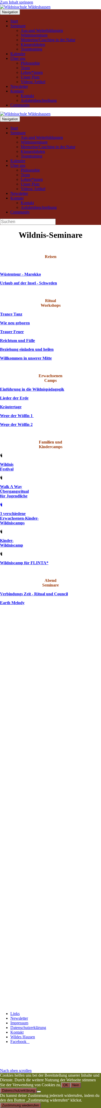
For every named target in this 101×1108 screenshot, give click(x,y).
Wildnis (6, 464)
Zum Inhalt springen (16, 2)
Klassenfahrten (33, 44)
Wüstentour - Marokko (20, 274)
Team (25, 68)
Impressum (19, 1023)
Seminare (18, 26)
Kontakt (17, 91)
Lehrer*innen (32, 72)
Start (14, 21)
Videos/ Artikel (33, 82)
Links (15, 1013)
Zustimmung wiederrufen (20, 1105)
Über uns (17, 58)
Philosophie (30, 63)
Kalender (17, 54)
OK (65, 1085)
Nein (75, 1085)
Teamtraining (31, 49)
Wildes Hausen (22, 1037)
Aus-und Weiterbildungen (42, 30)
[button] (16, 1070)
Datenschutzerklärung (28, 1027)
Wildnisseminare (34, 35)
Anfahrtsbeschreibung (39, 100)
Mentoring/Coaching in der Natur (48, 40)
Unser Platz (30, 77)
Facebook (20, 1041)
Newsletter (19, 86)
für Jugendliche (13, 496)
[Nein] (39, 1091)
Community (20, 105)
